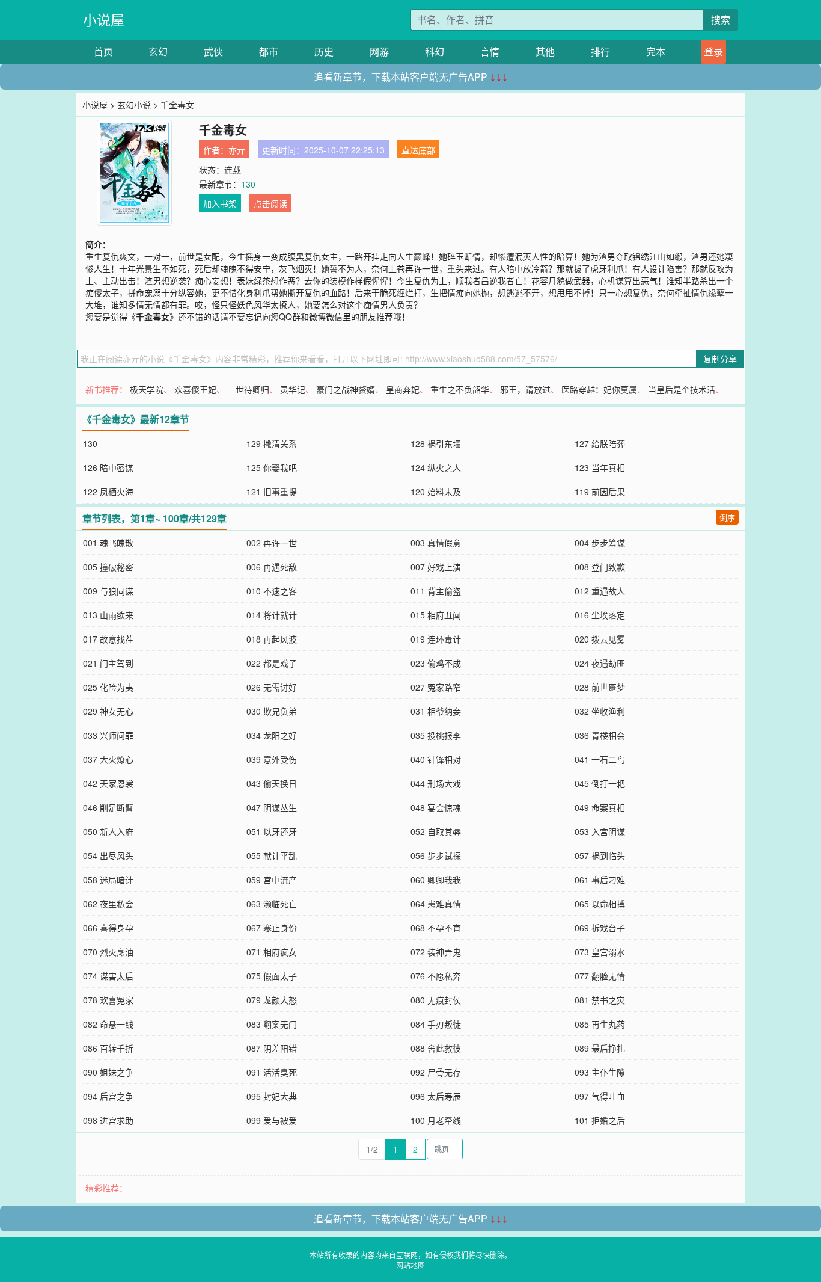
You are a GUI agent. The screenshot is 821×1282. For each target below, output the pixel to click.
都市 (268, 51)
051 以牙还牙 (271, 831)
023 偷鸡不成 (435, 663)
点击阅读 (270, 203)
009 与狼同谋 (108, 591)
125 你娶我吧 (271, 467)
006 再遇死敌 (271, 567)
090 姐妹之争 (108, 1072)
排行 (600, 51)
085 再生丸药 (600, 1024)
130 (248, 184)
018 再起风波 (271, 639)
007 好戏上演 (435, 567)
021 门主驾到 (108, 663)
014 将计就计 (271, 615)
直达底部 (418, 150)
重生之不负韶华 (459, 389)
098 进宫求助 (108, 1120)
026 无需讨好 (271, 687)
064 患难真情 (435, 904)
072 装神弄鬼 (435, 952)
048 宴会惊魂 (435, 807)
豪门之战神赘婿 (345, 389)
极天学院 (146, 389)
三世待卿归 (248, 389)
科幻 (434, 51)
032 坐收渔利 (600, 711)
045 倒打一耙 (600, 783)
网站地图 (410, 1265)
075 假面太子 (271, 976)
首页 (103, 51)
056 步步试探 (435, 855)
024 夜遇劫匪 (600, 663)
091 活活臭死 (271, 1072)
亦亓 (236, 150)
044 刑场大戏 (435, 783)
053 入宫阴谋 (600, 831)
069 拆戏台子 (600, 928)
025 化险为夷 (108, 687)
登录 (713, 51)
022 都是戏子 (271, 663)
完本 (655, 51)
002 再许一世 (271, 543)
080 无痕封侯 (435, 1000)
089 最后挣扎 (600, 1048)
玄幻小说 (134, 105)
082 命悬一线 (108, 1024)
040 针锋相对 (435, 759)
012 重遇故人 (600, 591)
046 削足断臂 (108, 807)
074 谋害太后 (108, 976)
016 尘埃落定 (600, 615)
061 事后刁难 (600, 880)
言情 (489, 51)
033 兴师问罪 (108, 735)
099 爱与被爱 (271, 1120)
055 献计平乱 (271, 855)
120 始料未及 (435, 491)
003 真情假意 (435, 543)
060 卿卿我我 (435, 880)
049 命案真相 (600, 807)
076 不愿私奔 (435, 976)
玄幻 (158, 51)
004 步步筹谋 (600, 543)
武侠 (213, 51)
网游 (379, 51)
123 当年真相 (600, 467)
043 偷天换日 (271, 783)
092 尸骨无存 (435, 1072)
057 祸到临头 (600, 855)
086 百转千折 (108, 1048)
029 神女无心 (108, 711)
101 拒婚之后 (600, 1120)
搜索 (720, 19)
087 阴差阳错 (271, 1048)
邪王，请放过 (525, 389)
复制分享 (720, 359)
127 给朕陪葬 (600, 443)
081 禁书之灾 (600, 1000)
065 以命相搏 (600, 904)
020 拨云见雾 (600, 639)
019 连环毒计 (435, 639)
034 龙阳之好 (271, 735)
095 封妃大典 (271, 1096)
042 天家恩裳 (108, 783)
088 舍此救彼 (435, 1048)
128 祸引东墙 (435, 443)
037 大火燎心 (108, 759)
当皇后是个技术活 (681, 389)
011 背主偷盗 (435, 591)
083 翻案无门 (271, 1024)
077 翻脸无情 (600, 976)
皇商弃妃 (403, 389)
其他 (545, 51)
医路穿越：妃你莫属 (599, 389)
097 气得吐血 (600, 1096)
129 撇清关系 (271, 443)
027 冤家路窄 (435, 687)
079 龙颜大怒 (271, 1000)
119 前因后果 (600, 491)
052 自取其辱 (435, 831)
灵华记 (292, 389)
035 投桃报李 (435, 735)
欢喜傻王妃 (195, 389)
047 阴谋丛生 (271, 807)
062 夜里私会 (108, 904)
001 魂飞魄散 (108, 543)
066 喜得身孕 (108, 928)
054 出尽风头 (108, 855)
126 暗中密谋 (108, 467)
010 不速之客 (271, 591)
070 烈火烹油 (108, 952)
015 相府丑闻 (435, 615)
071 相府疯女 (271, 952)
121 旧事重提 (271, 491)
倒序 (727, 517)
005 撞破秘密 (108, 567)
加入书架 (220, 203)
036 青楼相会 (600, 735)
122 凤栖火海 (108, 491)
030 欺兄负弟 (271, 711)
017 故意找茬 (108, 639)
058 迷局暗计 (108, 880)
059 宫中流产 (271, 880)
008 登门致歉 (600, 567)
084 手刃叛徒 (435, 1024)
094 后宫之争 (108, 1096)
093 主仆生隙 (600, 1072)
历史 (324, 51)
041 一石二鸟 (600, 759)
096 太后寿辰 (435, 1096)
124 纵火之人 (435, 467)
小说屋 (103, 19)
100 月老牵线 (435, 1120)
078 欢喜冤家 (108, 1000)
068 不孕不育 (435, 928)
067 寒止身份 (271, 928)
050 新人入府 (108, 831)
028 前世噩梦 (600, 687)
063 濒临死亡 (271, 904)
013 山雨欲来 (108, 615)
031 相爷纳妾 (435, 711)
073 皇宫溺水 (600, 952)
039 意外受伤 (271, 759)
